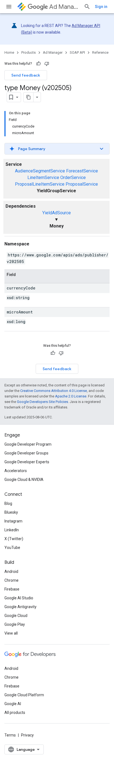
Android (11, 571)
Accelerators (15, 470)
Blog (8, 503)
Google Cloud (15, 615)
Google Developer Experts (26, 462)
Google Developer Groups (26, 453)
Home (9, 52)
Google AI (12, 704)
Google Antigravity (20, 607)
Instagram (13, 521)
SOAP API (77, 52)
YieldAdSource (56, 212)
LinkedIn (11, 530)
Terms (10, 735)
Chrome (11, 580)
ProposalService (82, 184)
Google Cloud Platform (24, 695)
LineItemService (43, 177)
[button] (57, 148)
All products (14, 712)
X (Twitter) (13, 539)
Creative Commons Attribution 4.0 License (53, 391)
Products (28, 52)
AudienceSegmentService (40, 171)
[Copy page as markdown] (28, 97)
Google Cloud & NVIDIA (23, 479)
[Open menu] (8, 6)
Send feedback (25, 75)
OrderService (73, 177)
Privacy (27, 735)
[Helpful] (38, 63)
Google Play (14, 624)
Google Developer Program (27, 444)
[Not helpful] (47, 63)
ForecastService (82, 171)
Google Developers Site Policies (42, 402)
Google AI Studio (18, 598)
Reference (100, 52)
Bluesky (11, 512)
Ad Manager (64, 6)
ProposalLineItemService (39, 184)
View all (11, 633)
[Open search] (87, 6)
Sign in (101, 6)
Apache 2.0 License (70, 396)
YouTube (12, 547)
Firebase (11, 589)
